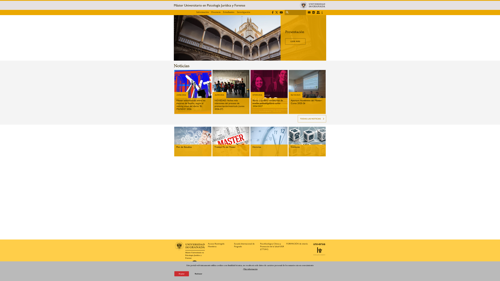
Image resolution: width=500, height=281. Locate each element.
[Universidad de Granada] (312, 5)
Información (202, 12)
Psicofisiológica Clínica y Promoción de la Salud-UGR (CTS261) (272, 246)
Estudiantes (228, 12)
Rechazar (198, 274)
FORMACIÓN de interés (297, 243)
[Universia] (319, 244)
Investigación (243, 12)
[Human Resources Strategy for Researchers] (319, 251)
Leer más (295, 41)
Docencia (215, 12)
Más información (250, 269)
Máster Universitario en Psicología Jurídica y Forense (209, 5)
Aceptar (182, 274)
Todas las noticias (310, 119)
